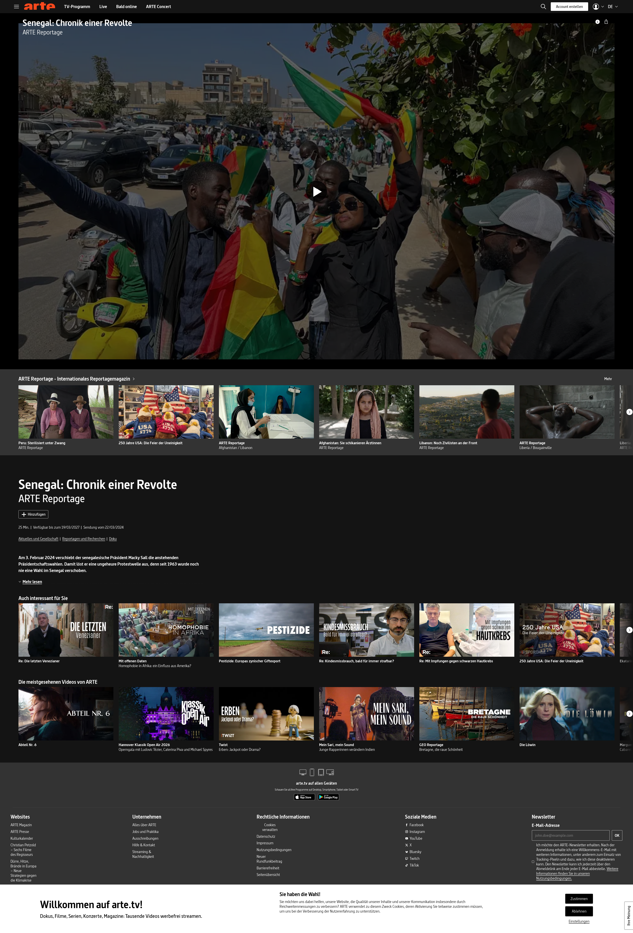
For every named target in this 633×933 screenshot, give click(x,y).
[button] (543, 6)
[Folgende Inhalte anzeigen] (629, 412)
